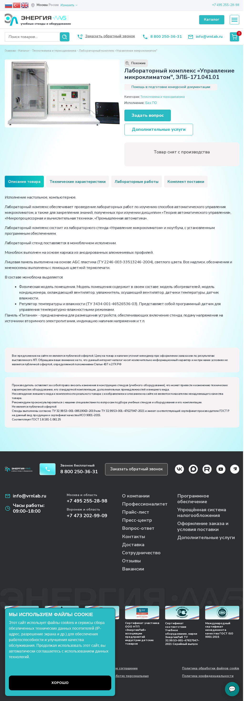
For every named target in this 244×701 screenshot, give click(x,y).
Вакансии (133, 569)
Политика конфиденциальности (208, 676)
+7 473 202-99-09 (87, 515)
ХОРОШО (60, 683)
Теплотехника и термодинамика (54, 51)
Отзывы (131, 561)
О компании (136, 496)
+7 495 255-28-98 (225, 5)
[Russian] (9, 5)
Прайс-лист (135, 512)
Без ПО (151, 103)
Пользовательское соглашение (113, 669)
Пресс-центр (137, 520)
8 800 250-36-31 (166, 36)
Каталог (24, 51)
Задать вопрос (148, 115)
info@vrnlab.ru (209, 36)
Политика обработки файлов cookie (210, 669)
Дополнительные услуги (159, 129)
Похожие (136, 63)
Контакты (133, 536)
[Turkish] (17, 5)
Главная (10, 51)
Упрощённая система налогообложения (201, 512)
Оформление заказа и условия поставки (203, 526)
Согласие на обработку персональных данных (118, 678)
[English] (25, 5)
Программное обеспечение (193, 499)
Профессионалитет (145, 504)
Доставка (133, 544)
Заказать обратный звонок (136, 469)
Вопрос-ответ (138, 528)
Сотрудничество (141, 553)
